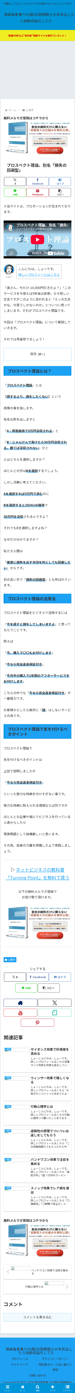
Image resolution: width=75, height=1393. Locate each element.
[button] (60, 192)
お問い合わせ (37, 1375)
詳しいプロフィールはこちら (39, 274)
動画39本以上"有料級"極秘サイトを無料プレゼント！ (37, 35)
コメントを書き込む (37, 1317)
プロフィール (19, 1359)
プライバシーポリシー (55, 1359)
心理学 (11, 959)
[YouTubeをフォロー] (20, 1013)
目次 (33, 354)
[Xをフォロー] (54, 1003)
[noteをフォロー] (54, 1013)
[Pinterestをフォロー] (37, 1023)
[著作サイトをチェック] (20, 1003)
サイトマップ (19, 1364)
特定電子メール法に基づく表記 (55, 1366)
